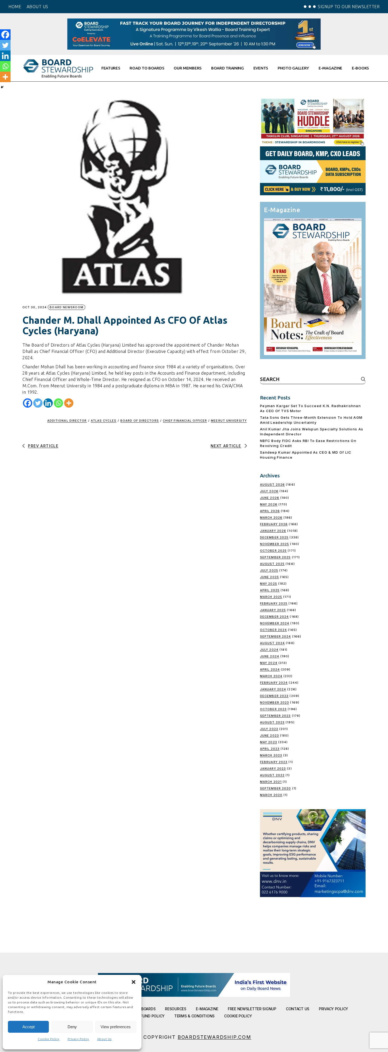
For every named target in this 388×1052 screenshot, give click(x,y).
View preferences (116, 1027)
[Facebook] (27, 403)
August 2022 (272, 775)
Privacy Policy (78, 1039)
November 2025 (274, 544)
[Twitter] (37, 403)
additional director (67, 420)
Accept (28, 1027)
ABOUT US (37, 6)
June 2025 (269, 577)
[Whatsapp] (58, 403)
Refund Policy (150, 1016)
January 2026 (273, 531)
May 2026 (268, 504)
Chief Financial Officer (185, 420)
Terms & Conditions (194, 1016)
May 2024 (268, 663)
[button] (133, 982)
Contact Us (297, 1009)
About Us (104, 1039)
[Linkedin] (48, 403)
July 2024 (269, 649)
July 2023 (269, 729)
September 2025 (275, 557)
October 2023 (273, 709)
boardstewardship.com (214, 1037)
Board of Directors (139, 420)
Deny (72, 1027)
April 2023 (270, 749)
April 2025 (270, 590)
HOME (14, 6)
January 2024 (273, 689)
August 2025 (272, 564)
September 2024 (275, 636)
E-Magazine (207, 1009)
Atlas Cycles (103, 420)
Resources (175, 1009)
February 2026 (274, 524)
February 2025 (273, 603)
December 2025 (274, 537)
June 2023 (269, 735)
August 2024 (272, 643)
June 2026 (269, 498)
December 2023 (274, 696)
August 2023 (272, 722)
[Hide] (2, 87)
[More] (68, 403)
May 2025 (268, 583)
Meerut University (229, 420)
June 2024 (269, 656)
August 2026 (272, 484)
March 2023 (271, 755)
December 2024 (274, 616)
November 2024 (274, 623)
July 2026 (269, 491)
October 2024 (273, 630)
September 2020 (275, 788)
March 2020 (271, 795)
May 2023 (268, 742)
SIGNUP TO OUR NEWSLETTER (349, 6)
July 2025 (269, 570)
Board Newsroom (66, 307)
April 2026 (270, 511)
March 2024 (271, 676)
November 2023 (274, 702)
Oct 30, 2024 (34, 307)
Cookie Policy (49, 1039)
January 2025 (273, 610)
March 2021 (271, 782)
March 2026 (271, 517)
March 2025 (271, 597)
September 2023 (275, 716)
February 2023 (273, 762)
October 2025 (273, 550)
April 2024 (270, 669)
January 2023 (273, 768)
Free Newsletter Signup (252, 1009)
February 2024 (274, 683)
